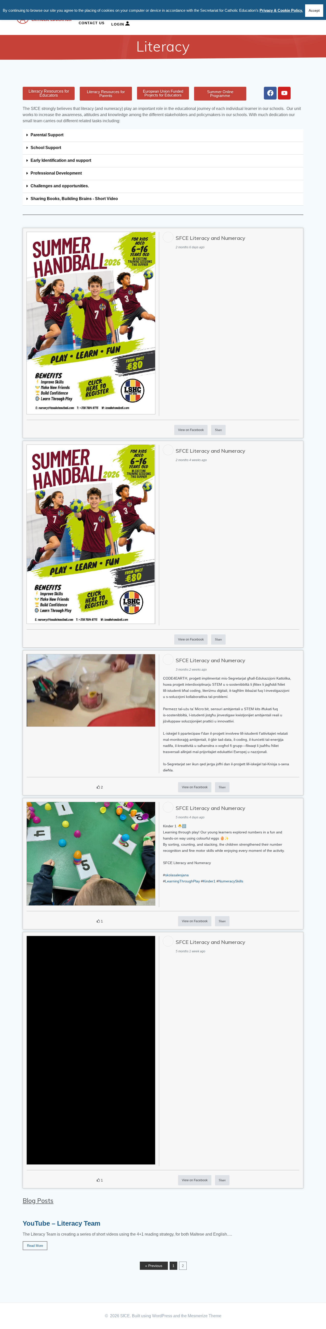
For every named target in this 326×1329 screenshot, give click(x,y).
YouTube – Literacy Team (61, 1223)
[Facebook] (270, 93)
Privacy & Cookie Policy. (281, 10)
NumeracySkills (231, 881)
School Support (46, 147)
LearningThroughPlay (182, 881)
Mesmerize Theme (204, 1316)
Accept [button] (314, 10)
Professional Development (56, 173)
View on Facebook (191, 430)
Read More (35, 1246)
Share (218, 430)
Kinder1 (209, 881)
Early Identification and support (61, 160)
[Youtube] (284, 93)
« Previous (153, 1266)
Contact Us (91, 23)
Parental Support (47, 135)
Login (118, 24)
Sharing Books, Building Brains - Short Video (74, 198)
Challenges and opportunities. (60, 186)
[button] (163, 135)
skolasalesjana (177, 875)
